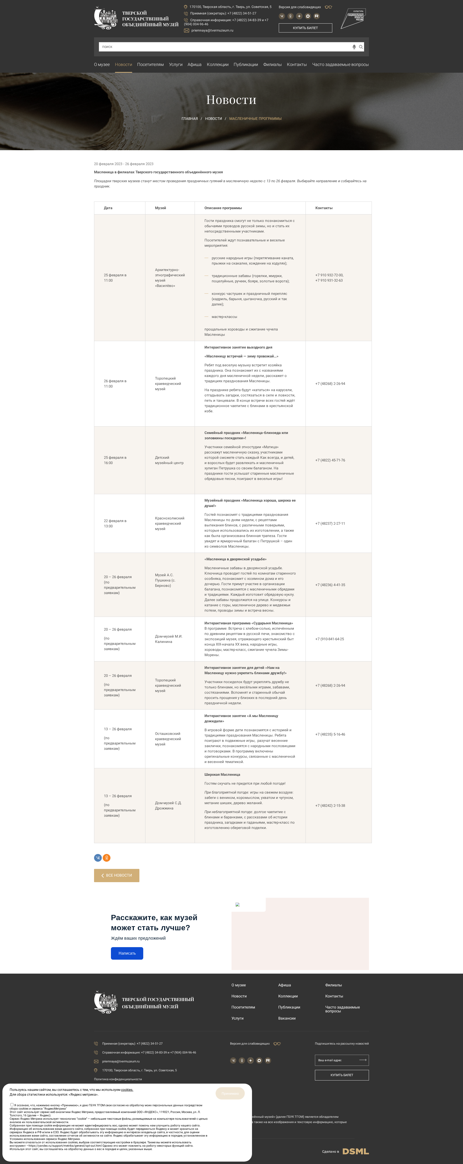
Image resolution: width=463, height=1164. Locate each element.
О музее (102, 64)
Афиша (195, 64)
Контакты (297, 64)
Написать (127, 953)
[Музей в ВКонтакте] (282, 16)
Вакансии (287, 1018)
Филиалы (272, 64)
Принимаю (230, 1093)
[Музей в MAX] (308, 16)
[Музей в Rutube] (316, 16)
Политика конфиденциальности (118, 1079)
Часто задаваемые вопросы (340, 64)
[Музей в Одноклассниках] (290, 16)
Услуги (176, 64)
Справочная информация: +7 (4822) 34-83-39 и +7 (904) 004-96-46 (149, 1052)
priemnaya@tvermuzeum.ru (212, 30)
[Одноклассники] (106, 858)
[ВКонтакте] (98, 858)
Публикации (246, 64)
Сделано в (330, 1151)
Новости (123, 64)
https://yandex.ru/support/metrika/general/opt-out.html (65, 1145)
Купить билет (305, 28)
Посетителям (150, 64)
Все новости (119, 875)
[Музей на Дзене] (299, 16)
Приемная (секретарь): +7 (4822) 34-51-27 (223, 13)
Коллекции (218, 64)
